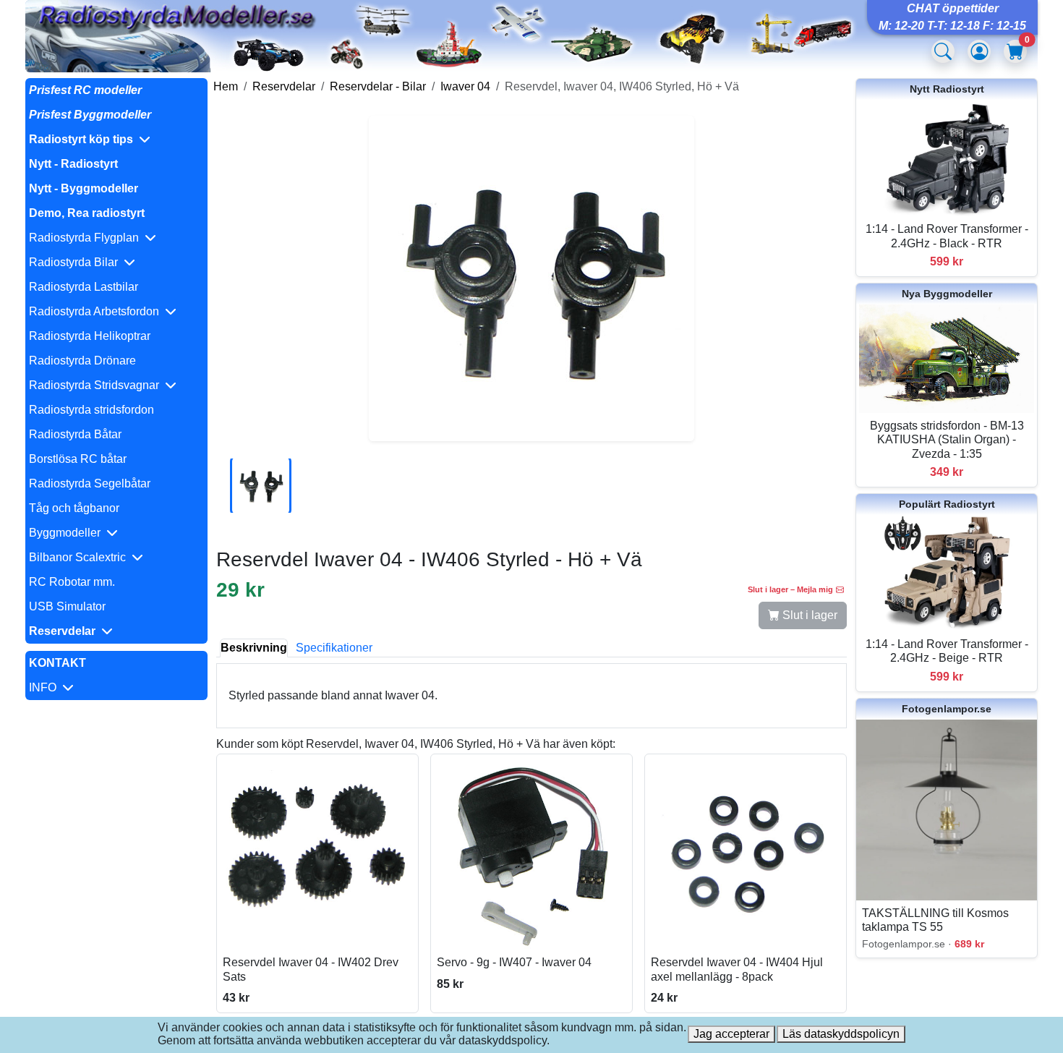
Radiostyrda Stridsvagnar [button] (97, 385)
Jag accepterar (731, 1034)
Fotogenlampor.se (946, 709)
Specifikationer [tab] (334, 647)
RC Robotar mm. (72, 582)
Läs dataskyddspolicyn (841, 1034)
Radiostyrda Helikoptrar (89, 336)
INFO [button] (45, 687)
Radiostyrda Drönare (82, 360)
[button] (116, 139)
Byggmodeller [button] (67, 532)
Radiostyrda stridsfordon (91, 410)
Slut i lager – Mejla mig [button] (790, 589)
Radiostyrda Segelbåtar (89, 483)
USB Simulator (67, 606)
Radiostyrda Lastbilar (83, 287)
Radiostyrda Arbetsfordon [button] (97, 311)
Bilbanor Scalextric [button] (80, 557)
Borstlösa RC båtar (78, 459)
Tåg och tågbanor (74, 508)
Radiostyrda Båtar (75, 434)
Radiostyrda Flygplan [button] (87, 237)
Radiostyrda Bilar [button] (76, 262)
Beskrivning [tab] (254, 647)
